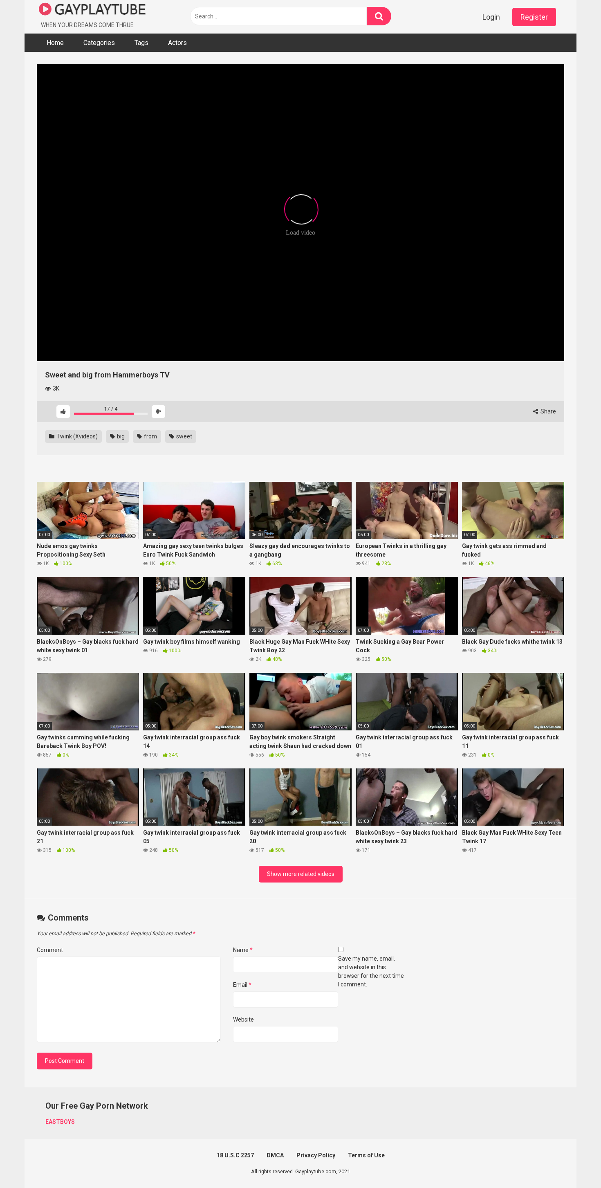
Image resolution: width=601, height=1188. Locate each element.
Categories (99, 43)
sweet (183, 436)
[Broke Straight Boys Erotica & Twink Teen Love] (92, 10)
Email (242, 984)
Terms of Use (366, 1155)
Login (491, 17)
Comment (50, 950)
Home (55, 43)
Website (243, 1019)
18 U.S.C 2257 (235, 1155)
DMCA (275, 1155)
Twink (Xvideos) (76, 436)
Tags (141, 43)
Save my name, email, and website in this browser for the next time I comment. (371, 971)
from (150, 436)
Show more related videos (300, 874)
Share (547, 411)
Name (243, 950)
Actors (177, 43)
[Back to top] (574, 1163)
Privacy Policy (315, 1155)
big (120, 436)
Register (534, 17)
